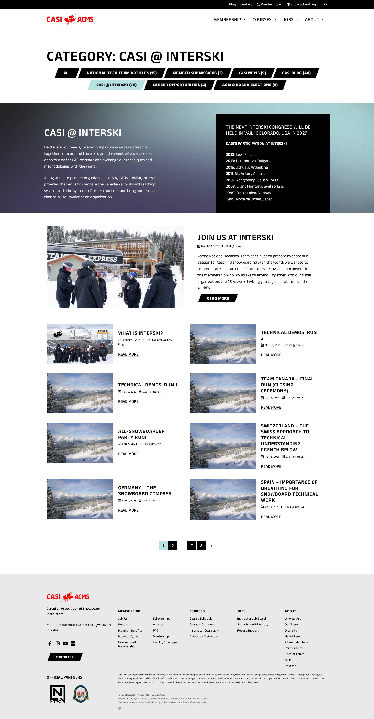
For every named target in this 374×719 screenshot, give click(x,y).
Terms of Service (126, 694)
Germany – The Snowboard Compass (144, 491)
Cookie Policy (158, 694)
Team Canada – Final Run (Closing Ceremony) (287, 384)
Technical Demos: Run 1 (147, 384)
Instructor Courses (203, 630)
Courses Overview (202, 624)
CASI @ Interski (234, 246)
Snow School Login (304, 4)
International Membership (127, 644)
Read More (220, 299)
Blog (232, 4)
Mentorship (161, 636)
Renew (123, 624)
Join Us (123, 618)
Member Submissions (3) (198, 73)
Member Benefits (130, 630)
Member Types (128, 636)
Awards (158, 624)
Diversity (291, 630)
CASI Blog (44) (296, 73)
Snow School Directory (252, 624)
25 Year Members (296, 642)
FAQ (155, 630)
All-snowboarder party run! (141, 434)
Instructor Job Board (251, 618)
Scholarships (161, 618)
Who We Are (293, 618)
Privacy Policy (143, 694)
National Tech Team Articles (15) (122, 73)
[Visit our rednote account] (72, 643)
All (67, 73)
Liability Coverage (165, 642)
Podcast (290, 665)
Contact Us (65, 657)
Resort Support (248, 630)
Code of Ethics (295, 654)
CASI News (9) (252, 73)
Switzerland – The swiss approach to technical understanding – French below (285, 437)
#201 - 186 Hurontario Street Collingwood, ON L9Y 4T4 (79, 628)
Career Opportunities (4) (179, 84)
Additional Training (202, 636)
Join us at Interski (235, 237)
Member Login (271, 4)
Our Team (291, 624)
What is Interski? (140, 333)
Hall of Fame (293, 636)
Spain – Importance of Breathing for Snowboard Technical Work (289, 491)
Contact (246, 4)
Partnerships (294, 648)
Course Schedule (201, 618)
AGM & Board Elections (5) (250, 84)
